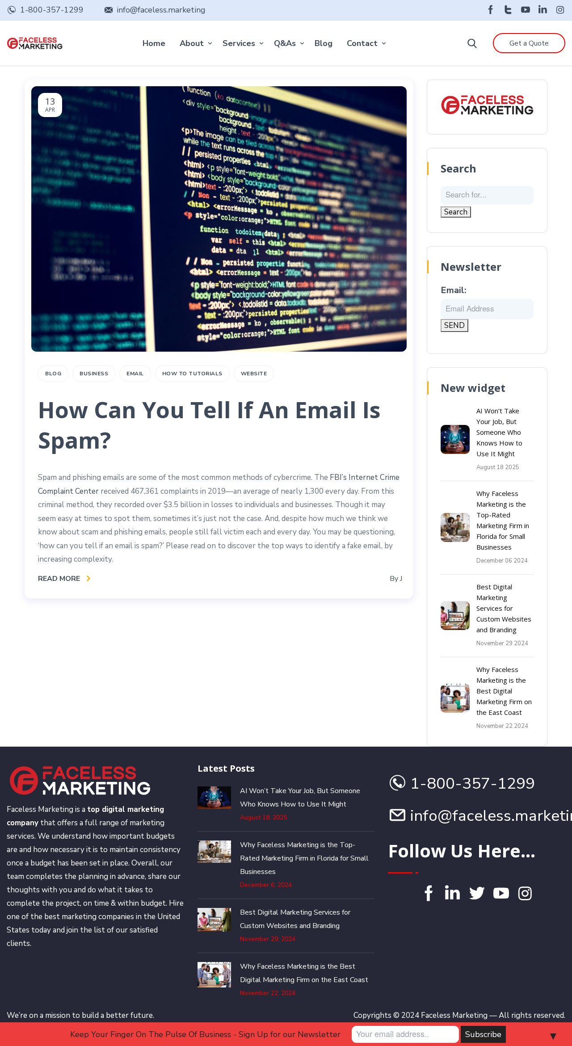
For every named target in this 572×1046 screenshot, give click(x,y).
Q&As (285, 43)
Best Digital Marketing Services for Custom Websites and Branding (503, 608)
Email (135, 373)
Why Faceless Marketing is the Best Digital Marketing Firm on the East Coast (504, 691)
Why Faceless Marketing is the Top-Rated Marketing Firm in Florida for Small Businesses (304, 858)
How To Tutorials (192, 373)
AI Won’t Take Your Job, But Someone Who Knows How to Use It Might (499, 432)
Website (254, 373)
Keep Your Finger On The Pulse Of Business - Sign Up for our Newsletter (205, 1034)
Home (154, 43)
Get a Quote (529, 43)
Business (94, 373)
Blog (323, 43)
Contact (362, 43)
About (192, 43)
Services (239, 43)
